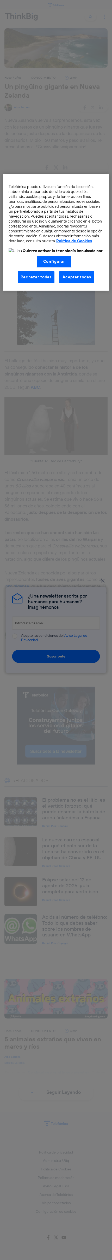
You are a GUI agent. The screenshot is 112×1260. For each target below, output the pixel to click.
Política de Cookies (74, 241)
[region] (56, 232)
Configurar (54, 261)
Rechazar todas (36, 276)
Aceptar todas (77, 276)
